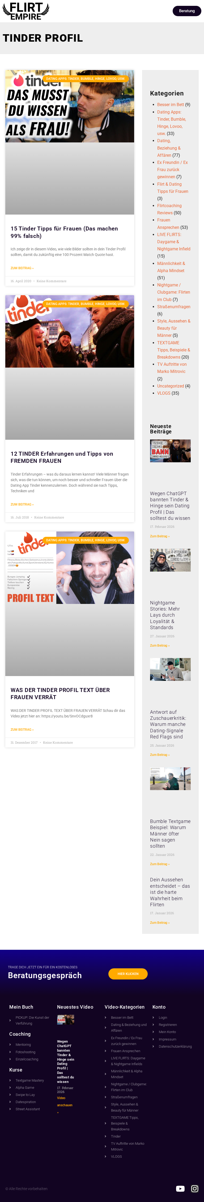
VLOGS (164, 393)
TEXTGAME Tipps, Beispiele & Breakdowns (173, 350)
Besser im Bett (170, 104)
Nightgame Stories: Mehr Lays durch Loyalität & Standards (165, 615)
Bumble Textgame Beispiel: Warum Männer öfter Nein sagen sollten (170, 833)
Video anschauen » (65, 1105)
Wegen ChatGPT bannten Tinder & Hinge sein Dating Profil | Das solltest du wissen (170, 506)
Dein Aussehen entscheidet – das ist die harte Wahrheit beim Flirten (170, 892)
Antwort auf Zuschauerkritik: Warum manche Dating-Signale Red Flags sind (168, 724)
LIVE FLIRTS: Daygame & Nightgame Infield (173, 241)
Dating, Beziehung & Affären (169, 148)
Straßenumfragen (173, 306)
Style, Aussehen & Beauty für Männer (173, 328)
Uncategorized (170, 386)
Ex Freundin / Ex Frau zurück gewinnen (172, 169)
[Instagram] (195, 1189)
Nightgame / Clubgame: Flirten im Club (173, 292)
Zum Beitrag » (22, 268)
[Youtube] (180, 1189)
